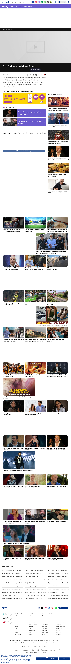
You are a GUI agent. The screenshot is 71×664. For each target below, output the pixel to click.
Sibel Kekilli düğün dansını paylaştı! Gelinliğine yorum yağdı (24, 640)
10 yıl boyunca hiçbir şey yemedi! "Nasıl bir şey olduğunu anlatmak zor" (35, 595)
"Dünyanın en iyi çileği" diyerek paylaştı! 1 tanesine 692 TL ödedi (11, 592)
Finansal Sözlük (45, 618)
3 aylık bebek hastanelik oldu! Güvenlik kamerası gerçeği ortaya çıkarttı (57, 580)
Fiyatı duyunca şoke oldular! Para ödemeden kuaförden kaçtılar (35, 580)
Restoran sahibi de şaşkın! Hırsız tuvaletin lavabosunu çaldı (58, 595)
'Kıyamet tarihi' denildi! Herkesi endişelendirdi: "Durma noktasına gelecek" (12, 595)
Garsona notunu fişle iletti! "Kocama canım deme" (12, 576)
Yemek (16, 620)
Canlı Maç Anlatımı (33, 624)
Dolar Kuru (44, 626)
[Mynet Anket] (32, 2)
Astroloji (30, 6)
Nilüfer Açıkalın (22, 133)
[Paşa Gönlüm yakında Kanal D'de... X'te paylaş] (30, 75)
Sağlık (30, 615)
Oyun (57, 613)
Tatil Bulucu (58, 620)
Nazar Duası (58, 634)
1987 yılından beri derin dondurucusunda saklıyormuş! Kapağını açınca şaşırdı (11, 573)
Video (16, 632)
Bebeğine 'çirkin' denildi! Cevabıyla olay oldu (35, 589)
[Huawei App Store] (7, 622)
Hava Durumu (45, 632)
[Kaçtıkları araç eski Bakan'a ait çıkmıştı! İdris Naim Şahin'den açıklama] (58, 118)
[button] (2, 2)
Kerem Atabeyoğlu (38, 133)
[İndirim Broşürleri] (35, 2)
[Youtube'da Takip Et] (52, 608)
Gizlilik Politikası (37, 646)
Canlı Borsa (44, 615)
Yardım (27, 646)
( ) (24, 151)
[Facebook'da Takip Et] (39, 608)
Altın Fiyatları (45, 624)
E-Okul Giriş (58, 624)
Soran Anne (58, 618)
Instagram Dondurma (60, 626)
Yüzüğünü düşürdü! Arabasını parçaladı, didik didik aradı (34, 583)
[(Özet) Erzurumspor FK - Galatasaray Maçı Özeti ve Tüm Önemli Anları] (58, 135)
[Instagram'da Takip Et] (46, 608)
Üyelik (31, 646)
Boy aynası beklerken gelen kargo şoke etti (58, 598)
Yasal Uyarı (43, 646)
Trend (16, 626)
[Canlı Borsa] (44, 2)
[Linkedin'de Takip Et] (49, 608)
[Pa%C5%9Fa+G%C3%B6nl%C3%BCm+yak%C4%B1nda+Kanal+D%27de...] (28, 75)
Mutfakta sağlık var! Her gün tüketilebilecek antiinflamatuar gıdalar (58, 589)
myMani (30, 634)
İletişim (23, 646)
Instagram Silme (59, 628)
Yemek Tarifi (55, 642)
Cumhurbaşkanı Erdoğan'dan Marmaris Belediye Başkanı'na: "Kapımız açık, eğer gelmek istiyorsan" (57, 109)
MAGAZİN (4, 6)
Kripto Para (44, 622)
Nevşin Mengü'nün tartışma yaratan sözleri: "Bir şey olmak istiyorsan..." (26, 642)
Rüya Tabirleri (45, 630)
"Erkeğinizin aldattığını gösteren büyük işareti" (34, 570)
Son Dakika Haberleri (19, 613)
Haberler (17, 615)
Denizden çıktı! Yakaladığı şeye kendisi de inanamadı (58, 573)
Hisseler (44, 620)
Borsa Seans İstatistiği (47, 613)
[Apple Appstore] (7, 618)
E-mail (30, 628)
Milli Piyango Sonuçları (61, 622)
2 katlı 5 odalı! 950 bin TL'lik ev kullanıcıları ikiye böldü (58, 570)
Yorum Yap (41, 74)
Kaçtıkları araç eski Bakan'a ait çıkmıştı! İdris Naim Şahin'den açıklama (57, 125)
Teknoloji (31, 613)
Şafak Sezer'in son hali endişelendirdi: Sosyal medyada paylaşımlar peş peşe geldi (58, 158)
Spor (16, 630)
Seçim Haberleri (32, 622)
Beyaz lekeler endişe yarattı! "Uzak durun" (58, 583)
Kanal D (15, 133)
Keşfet (43, 634)
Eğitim (16, 628)
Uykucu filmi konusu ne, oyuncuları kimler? (49, 640)
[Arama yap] (56, 2)
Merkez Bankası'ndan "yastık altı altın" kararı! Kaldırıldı (57, 175)
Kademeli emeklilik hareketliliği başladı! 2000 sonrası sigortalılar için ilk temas (57, 191)
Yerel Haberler (18, 634)
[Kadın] (50, 2)
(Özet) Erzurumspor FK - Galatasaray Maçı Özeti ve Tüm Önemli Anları (58, 142)
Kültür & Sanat (18, 6)
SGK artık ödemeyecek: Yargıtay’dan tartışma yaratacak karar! (12, 570)
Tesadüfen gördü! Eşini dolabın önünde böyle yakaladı (57, 576)
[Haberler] (3, 29)
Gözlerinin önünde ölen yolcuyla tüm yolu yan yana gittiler (35, 592)
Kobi (30, 632)
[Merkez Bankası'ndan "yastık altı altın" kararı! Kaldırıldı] (58, 168)
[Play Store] (7, 614)
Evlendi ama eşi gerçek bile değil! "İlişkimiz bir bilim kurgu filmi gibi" (12, 598)
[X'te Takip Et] (42, 608)
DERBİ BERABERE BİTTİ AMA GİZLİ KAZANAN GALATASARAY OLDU (56, 592)
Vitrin (30, 620)
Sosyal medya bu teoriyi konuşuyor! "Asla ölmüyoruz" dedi (34, 586)
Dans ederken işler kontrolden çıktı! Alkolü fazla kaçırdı (12, 583)
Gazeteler (31, 626)
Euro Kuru (44, 628)
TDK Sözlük (58, 630)
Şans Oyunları (32, 630)
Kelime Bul (58, 615)
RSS (47, 646)
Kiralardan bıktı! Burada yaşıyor (55, 586)
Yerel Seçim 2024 (47, 642)
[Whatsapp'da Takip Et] (56, 608)
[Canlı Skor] (38, 2)
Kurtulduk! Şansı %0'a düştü (31, 576)
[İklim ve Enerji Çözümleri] (47, 2)
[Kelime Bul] (41, 2)
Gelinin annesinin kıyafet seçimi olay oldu (11, 579)
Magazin (17, 624)
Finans (16, 618)
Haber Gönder (64, 608)
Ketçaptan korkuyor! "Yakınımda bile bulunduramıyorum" (33, 598)
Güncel (11, 6)
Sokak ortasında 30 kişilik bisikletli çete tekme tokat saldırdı (34, 573)
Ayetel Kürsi (58, 632)
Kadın (16, 622)
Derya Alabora (30, 133)
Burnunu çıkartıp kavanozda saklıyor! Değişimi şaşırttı (10, 586)
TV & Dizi (24, 6)
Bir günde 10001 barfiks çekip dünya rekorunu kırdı (10, 589)
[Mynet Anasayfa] (6, 1)
